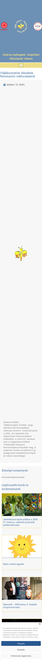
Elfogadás (21, 643)
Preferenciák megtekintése (21, 656)
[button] (40, 624)
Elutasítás (21, 650)
